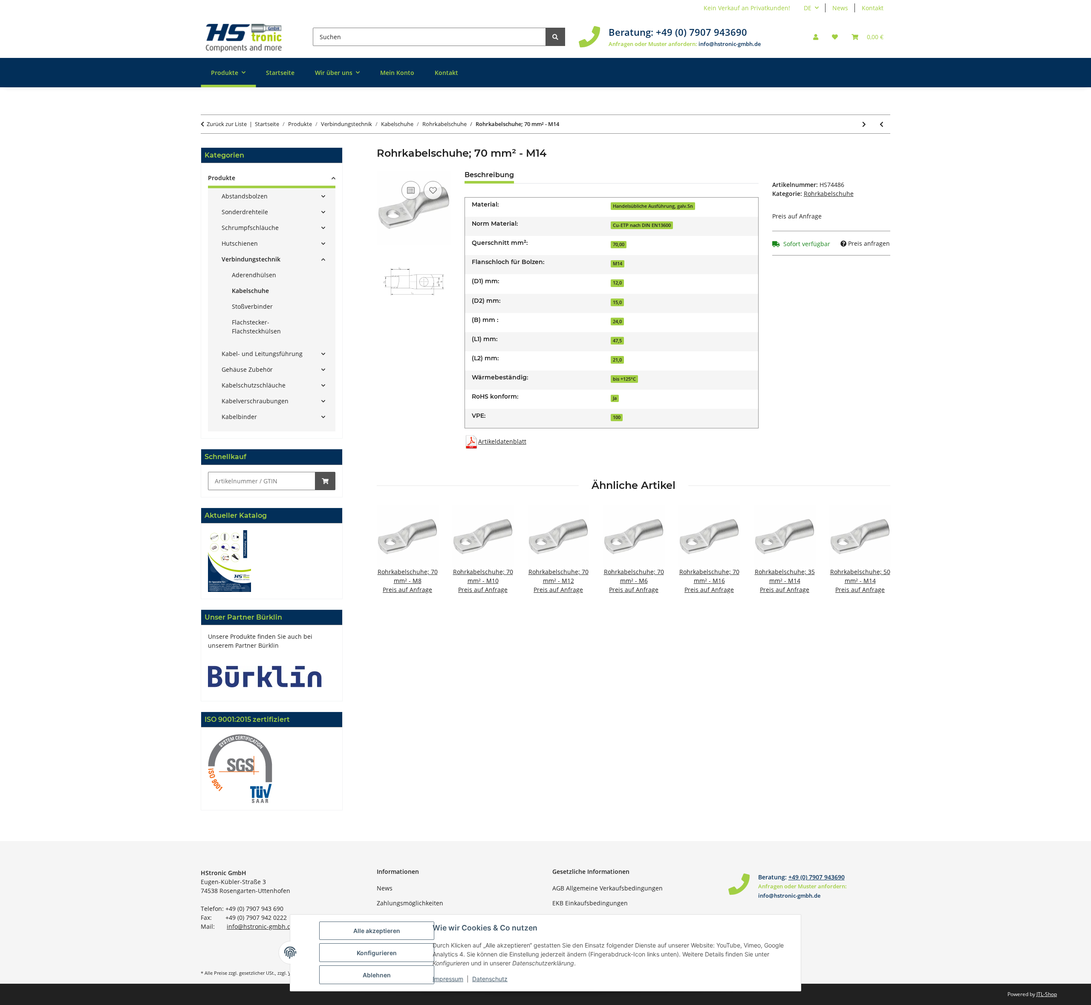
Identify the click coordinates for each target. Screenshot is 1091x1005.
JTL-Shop (1046, 994)
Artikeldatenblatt (502, 441)
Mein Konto (397, 73)
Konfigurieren (377, 952)
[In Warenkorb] (325, 481)
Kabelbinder (239, 417)
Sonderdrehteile (245, 212)
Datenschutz (490, 978)
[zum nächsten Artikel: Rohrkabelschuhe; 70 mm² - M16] (864, 124)
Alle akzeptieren (376, 930)
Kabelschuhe (250, 291)
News (840, 8)
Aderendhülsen (254, 275)
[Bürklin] (265, 676)
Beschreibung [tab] (489, 175)
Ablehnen (377, 975)
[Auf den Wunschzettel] (433, 190)
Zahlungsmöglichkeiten (410, 903)
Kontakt (872, 8)
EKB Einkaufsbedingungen (590, 903)
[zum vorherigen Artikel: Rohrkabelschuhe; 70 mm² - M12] (881, 124)
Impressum (448, 978)
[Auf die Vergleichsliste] (410, 190)
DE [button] (807, 8)
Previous (391, 555)
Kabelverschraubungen (255, 401)
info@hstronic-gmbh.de (729, 44)
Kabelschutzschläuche (254, 385)
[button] (815, 37)
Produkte (221, 178)
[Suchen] (555, 37)
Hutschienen (240, 243)
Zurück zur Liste (227, 124)
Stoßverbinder (252, 306)
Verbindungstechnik (251, 259)
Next (876, 555)
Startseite (280, 73)
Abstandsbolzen (245, 196)
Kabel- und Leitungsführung (262, 354)
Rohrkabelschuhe (829, 194)
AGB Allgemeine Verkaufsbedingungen (607, 888)
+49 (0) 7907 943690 (701, 32)
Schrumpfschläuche (250, 228)
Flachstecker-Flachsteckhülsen (256, 326)
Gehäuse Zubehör (247, 369)
